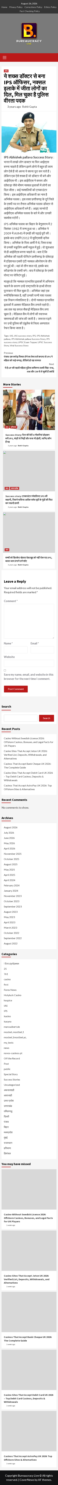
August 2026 (10, 827)
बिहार (6, 1126)
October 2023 (11, 901)
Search (6, 706)
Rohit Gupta (29, 106)
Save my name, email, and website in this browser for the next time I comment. (29, 676)
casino (7, 979)
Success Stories (12, 1079)
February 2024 (11, 885)
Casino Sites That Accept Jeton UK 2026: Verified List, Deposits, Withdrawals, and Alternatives (25, 754)
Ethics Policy (50, 7)
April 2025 (9, 874)
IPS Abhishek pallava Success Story (28, 339)
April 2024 (9, 880)
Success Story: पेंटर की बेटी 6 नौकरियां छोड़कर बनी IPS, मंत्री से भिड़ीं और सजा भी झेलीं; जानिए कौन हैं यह (28, 438)
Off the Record (12, 1058)
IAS (11, 335)
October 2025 (11, 858)
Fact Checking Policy (30, 11)
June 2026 (9, 837)
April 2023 (9, 922)
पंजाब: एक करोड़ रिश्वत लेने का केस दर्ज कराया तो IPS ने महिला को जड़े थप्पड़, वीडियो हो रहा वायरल (28, 356)
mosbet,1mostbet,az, (15, 1037)
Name (8, 643)
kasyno (7, 1021)
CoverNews (27, 1479)
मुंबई (5, 1137)
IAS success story (22, 335)
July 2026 (9, 832)
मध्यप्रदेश (8, 1132)
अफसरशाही (9, 1090)
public (7, 1068)
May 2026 (9, 843)
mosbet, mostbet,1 (14, 1031)
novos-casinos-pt (13, 1053)
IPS (6, 71)
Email (35, 643)
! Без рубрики (11, 963)
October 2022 (11, 932)
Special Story (11, 1074)
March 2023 (10, 927)
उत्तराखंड (8, 1105)
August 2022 (10, 943)
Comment (11, 601)
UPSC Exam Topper (27, 342)
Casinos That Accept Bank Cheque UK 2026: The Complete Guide (27, 765)
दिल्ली (6, 1116)
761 (6, 973)
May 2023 (9, 917)
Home (4, 7)
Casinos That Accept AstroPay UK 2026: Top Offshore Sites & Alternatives (28, 787)
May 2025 (9, 869)
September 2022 (13, 938)
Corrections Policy (33, 7)
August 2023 (10, 911)
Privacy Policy (15, 7)
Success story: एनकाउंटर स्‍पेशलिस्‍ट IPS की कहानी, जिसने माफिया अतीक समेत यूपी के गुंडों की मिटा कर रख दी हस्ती (29, 500)
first (6, 984)
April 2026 (9, 848)
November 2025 (12, 853)
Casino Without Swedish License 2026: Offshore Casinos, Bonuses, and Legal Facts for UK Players (28, 742)
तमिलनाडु (8, 1111)
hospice (8, 1000)
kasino (7, 1016)
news (6, 1047)
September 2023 (13, 906)
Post (6, 1063)
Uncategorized (12, 1084)
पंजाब (6, 1121)
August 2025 (10, 864)
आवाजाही (8, 1095)
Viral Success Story (19, 345)
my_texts (8, 1042)
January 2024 (11, 890)
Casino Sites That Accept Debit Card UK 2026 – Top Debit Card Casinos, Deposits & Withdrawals (28, 776)
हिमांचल (7, 1153)
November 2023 (12, 895)
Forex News (10, 989)
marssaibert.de (12, 1026)
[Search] (53, 58)
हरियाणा (13, 427)
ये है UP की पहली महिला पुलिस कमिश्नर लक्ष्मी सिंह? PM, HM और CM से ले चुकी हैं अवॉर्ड (29, 367)
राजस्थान (8, 1142)
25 (5, 968)
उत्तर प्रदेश (14, 488)
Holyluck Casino (12, 995)
